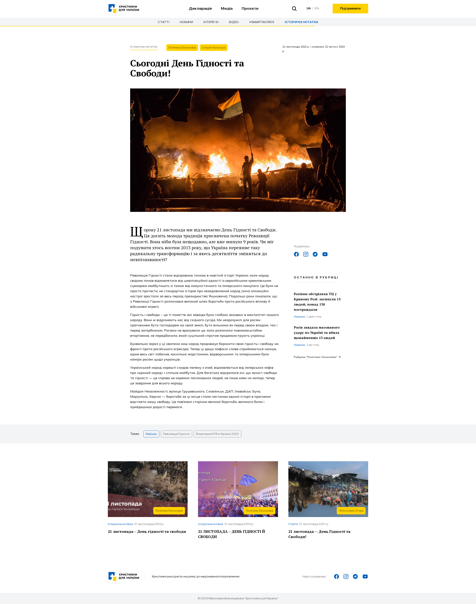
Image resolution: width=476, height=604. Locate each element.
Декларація (200, 9)
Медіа (227, 9)
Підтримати (350, 8)
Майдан (151, 433)
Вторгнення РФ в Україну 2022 (217, 433)
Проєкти (250, 9)
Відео (234, 22)
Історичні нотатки (301, 22)
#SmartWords (261, 22)
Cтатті (163, 22)
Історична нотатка (143, 46)
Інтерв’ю (211, 22)
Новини (186, 22)
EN (317, 8)
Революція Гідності (176, 433)
